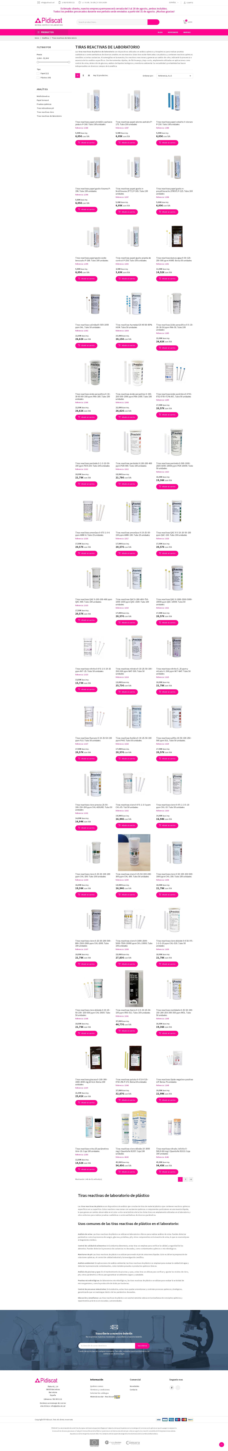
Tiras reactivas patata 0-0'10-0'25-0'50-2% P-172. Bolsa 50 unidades (132, 1080)
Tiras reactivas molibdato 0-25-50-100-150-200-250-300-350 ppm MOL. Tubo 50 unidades (174, 1013)
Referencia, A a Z (175, 75)
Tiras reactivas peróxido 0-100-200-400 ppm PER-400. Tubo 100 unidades (134, 464)
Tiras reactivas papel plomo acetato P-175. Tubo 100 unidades (134, 123)
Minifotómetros (43, 96)
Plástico (46, 77)
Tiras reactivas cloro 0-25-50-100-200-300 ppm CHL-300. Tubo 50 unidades (133, 875)
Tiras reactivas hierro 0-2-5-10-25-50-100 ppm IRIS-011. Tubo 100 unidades (133, 1011)
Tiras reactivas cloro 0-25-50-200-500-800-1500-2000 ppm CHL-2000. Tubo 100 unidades (93, 943)
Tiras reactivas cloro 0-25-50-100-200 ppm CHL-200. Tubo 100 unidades (92, 875)
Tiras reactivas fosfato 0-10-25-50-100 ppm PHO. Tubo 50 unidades (133, 739)
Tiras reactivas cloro (45, 112)
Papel (45, 73)
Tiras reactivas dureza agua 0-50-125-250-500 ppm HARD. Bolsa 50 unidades (174, 259)
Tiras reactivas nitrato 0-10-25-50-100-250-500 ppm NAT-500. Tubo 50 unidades (134, 671)
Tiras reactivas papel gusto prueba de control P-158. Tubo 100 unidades (133, 259)
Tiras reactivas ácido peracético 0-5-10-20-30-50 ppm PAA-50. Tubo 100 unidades (174, 327)
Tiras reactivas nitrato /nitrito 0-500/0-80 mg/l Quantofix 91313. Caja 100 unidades (173, 1151)
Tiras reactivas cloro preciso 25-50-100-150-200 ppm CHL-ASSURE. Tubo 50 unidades (93, 807)
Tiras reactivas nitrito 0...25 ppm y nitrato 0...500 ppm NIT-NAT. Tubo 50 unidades (173, 671)
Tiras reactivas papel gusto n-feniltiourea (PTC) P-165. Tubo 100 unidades (132, 191)
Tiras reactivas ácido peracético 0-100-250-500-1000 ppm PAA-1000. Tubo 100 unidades (134, 397)
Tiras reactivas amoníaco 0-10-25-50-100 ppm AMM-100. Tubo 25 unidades (133, 533)
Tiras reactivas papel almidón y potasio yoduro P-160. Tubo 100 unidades (93, 123)
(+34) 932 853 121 (68, 2)
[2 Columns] (83, 75)
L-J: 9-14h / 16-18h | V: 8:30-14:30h (94, 2)
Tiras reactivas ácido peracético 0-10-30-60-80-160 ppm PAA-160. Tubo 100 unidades (92, 397)
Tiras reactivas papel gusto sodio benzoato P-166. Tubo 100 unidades (91, 259)
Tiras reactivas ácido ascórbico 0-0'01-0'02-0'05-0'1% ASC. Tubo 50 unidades (174, 395)
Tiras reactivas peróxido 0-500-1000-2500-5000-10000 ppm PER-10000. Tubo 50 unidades (174, 466)
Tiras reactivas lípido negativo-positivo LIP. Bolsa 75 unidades (174, 1080)
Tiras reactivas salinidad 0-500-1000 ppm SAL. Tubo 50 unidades (92, 326)
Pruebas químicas (44, 104)
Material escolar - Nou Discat (102, 1396)
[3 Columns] (77, 75)
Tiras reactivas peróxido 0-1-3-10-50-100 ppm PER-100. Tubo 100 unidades (92, 464)
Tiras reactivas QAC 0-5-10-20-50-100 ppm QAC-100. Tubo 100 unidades (173, 533)
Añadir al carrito (88, 142)
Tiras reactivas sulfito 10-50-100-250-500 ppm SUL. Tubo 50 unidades (173, 739)
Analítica (42, 89)
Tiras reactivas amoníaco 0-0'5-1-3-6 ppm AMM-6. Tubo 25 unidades (92, 533)
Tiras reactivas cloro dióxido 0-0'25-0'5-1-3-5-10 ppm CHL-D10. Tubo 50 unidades (174, 943)
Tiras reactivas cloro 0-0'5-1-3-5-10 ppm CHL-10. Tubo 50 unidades (172, 806)
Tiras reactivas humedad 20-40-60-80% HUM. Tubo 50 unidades (134, 326)
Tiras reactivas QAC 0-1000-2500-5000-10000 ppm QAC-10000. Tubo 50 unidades (174, 602)
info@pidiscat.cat (47, 2)
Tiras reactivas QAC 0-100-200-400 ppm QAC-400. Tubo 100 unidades (93, 600)
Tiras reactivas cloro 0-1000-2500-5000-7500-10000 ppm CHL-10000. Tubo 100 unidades (134, 943)
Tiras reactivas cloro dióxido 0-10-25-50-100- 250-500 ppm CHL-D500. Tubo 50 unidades (92, 1013)
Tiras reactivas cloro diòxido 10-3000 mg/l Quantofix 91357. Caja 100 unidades (133, 1151)
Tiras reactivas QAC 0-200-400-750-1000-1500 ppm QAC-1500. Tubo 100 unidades (132, 602)
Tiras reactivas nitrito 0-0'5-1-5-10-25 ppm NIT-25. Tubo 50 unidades (93, 670)
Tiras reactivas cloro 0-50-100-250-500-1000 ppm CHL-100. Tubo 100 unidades (174, 875)
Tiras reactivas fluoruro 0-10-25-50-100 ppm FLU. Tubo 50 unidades (93, 739)
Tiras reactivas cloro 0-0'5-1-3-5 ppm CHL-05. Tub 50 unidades (133, 806)
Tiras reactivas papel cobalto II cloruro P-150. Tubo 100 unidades (174, 123)
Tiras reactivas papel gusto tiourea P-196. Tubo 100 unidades (93, 190)
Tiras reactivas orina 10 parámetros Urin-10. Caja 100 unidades (92, 1150)
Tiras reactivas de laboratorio (49, 116)
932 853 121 (57, 1399)
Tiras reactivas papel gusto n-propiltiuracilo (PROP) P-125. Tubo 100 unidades (174, 191)
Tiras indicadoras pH (45, 108)
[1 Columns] (89, 75)
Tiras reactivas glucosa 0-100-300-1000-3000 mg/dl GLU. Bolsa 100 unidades (91, 1082)
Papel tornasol (43, 100)
